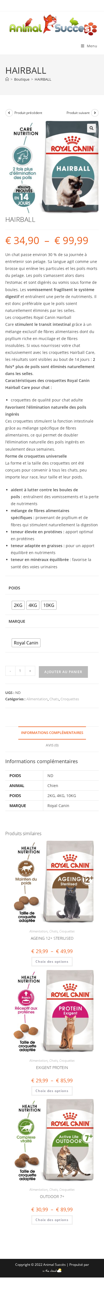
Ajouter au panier (63, 671)
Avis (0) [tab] (52, 745)
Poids (14, 588)
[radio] (18, 605)
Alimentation (37, 698)
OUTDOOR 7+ (52, 1196)
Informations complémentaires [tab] (52, 732)
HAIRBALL (43, 79)
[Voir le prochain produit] (95, 113)
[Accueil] (7, 79)
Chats (54, 698)
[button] (91, 128)
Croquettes (69, 698)
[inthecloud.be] (52, 1269)
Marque (17, 621)
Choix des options (52, 961)
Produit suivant (78, 112)
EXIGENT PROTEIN (52, 1067)
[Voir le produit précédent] (9, 113)
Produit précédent (28, 112)
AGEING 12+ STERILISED (52, 938)
